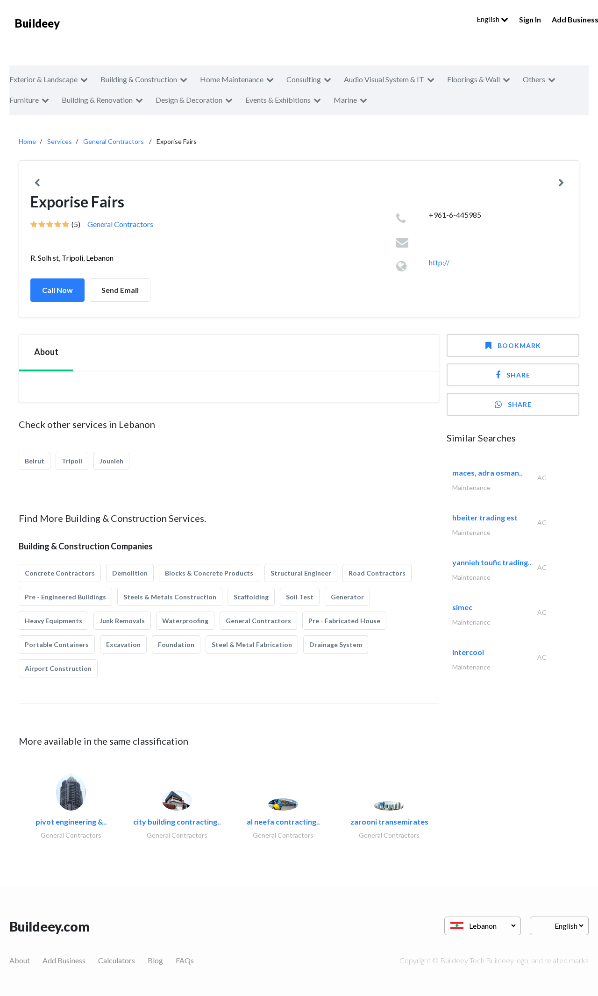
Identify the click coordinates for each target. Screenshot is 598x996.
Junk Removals (122, 621)
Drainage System (335, 644)
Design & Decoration (189, 99)
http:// (439, 262)
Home (27, 141)
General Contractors (113, 141)
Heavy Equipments (53, 621)
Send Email (120, 289)
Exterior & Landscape (43, 79)
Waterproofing (185, 621)
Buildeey (37, 23)
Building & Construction (138, 79)
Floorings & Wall (473, 79)
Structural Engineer (301, 573)
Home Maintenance (231, 79)
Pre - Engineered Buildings (65, 597)
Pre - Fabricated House (344, 621)
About (19, 960)
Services (59, 141)
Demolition (130, 573)
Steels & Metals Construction (169, 597)
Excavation (123, 644)
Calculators (116, 960)
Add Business (64, 960)
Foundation (176, 644)
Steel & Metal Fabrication (252, 644)
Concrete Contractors (60, 573)
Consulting (303, 79)
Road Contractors (377, 573)
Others (534, 79)
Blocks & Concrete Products (209, 573)
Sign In (530, 19)
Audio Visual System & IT (384, 79)
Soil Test (299, 597)
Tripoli (72, 461)
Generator (347, 597)
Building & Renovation (97, 99)
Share (518, 375)
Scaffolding (251, 597)
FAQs (185, 960)
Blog (155, 960)
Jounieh (111, 461)
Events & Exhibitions (278, 99)
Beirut (34, 461)
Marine (345, 99)
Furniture (24, 99)
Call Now (57, 289)
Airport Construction (58, 668)
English (489, 18)
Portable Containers (57, 644)
